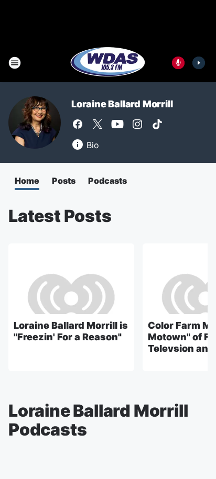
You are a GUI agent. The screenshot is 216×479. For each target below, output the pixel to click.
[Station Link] (108, 63)
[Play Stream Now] (198, 63)
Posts (63, 180)
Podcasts (107, 180)
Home (27, 180)
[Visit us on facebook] (77, 124)
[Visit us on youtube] (117, 124)
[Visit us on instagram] (137, 124)
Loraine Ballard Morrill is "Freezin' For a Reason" (71, 331)
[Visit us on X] (97, 124)
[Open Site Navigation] (14, 63)
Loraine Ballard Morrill (121, 103)
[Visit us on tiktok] (157, 124)
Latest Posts (60, 216)
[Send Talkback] (178, 63)
